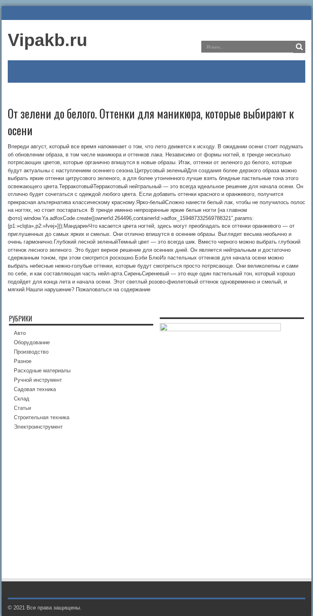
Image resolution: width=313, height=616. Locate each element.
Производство (31, 352)
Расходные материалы (42, 370)
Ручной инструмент (38, 380)
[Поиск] (299, 47)
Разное (22, 361)
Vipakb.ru (47, 40)
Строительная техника (41, 417)
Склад (21, 399)
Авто (20, 333)
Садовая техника (35, 389)
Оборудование (32, 342)
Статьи (22, 408)
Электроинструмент (38, 427)
